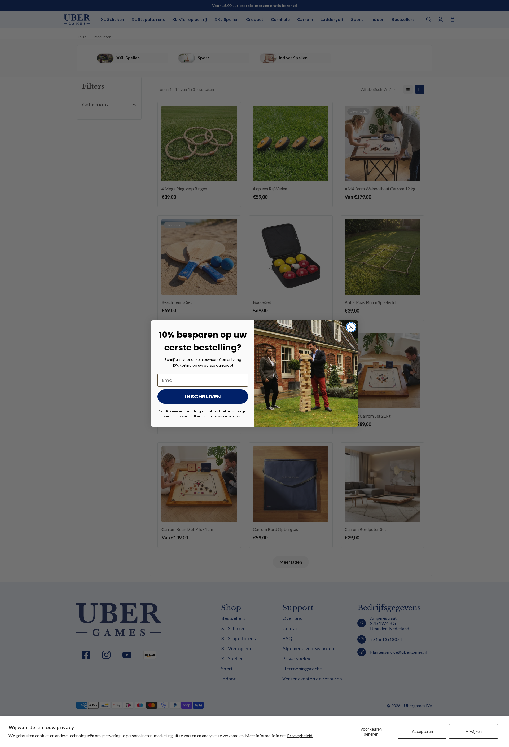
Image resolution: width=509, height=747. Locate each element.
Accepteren (422, 731)
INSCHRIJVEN (203, 396)
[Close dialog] (351, 327)
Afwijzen (474, 731)
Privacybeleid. (300, 735)
